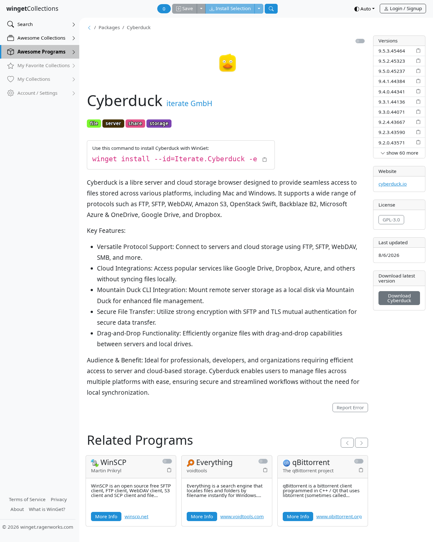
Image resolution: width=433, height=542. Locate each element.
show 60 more (401, 153)
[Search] (271, 9)
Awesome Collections (41, 38)
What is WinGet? (47, 509)
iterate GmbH (189, 103)
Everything (214, 462)
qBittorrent (311, 462)
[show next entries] (361, 443)
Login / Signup (405, 8)
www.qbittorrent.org (339, 516)
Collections (32, 8)
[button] (364, 9)
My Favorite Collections (43, 65)
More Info (106, 516)
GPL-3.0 (391, 219)
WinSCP (113, 462)
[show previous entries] (347, 443)
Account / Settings (37, 93)
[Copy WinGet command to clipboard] (418, 50)
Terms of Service (27, 499)
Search (25, 24)
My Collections (33, 79)
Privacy (59, 499)
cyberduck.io (392, 184)
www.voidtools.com (242, 516)
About (17, 509)
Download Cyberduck (399, 297)
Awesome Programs (41, 51)
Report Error (350, 407)
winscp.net (136, 516)
